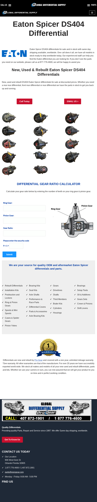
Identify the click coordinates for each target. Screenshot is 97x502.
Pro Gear (38, 360)
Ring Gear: (7, 203)
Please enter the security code (16, 240)
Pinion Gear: (8, 215)
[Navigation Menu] (92, 12)
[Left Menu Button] (9, 6)
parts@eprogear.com (14, 472)
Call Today (24, 101)
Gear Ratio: (8, 228)
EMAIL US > (72, 101)
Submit (9, 254)
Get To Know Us (12, 440)
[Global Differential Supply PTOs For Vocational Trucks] (19, 12)
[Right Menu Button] (88, 6)
